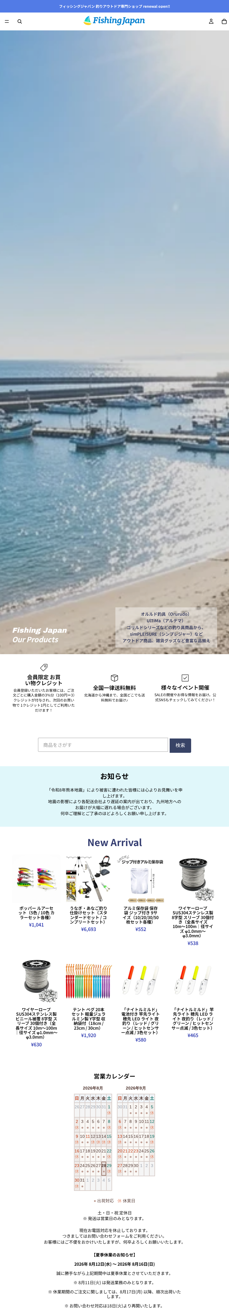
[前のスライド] (18, 878)
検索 (180, 745)
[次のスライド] (54, 878)
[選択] (51, 893)
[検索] (19, 21)
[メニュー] (7, 21)
